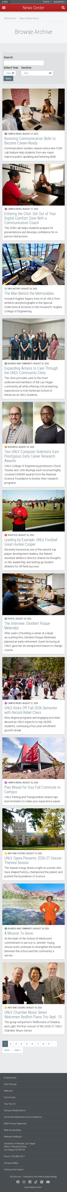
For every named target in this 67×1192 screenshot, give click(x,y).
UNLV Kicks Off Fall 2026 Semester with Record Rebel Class (33, 695)
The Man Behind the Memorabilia (33, 279)
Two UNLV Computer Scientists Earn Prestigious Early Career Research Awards (33, 444)
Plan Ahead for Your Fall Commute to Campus (33, 771)
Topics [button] (46, 2)
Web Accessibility (12, 1130)
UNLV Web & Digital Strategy (45, 1177)
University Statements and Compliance (23, 1117)
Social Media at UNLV (33, 1187)
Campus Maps (11, 1163)
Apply (8, 78)
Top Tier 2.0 (9, 1104)
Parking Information (14, 1169)
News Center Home (29, 18)
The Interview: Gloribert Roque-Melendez (33, 613)
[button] (3, 7)
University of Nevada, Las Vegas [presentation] (5, 2)
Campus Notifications (14, 1110)
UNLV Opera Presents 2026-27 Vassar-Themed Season (33, 844)
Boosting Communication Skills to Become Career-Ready (33, 125)
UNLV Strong (10, 1084)
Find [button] (63, 7)
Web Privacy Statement (15, 1123)
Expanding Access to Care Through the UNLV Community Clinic (33, 358)
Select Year (11, 67)
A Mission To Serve (33, 921)
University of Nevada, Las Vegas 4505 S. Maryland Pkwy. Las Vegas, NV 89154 (19, 1146)
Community (9, 1097)
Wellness (8, 1091)
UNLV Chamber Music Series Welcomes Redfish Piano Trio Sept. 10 (33, 998)
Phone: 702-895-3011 (14, 1156)
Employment (10, 1077)
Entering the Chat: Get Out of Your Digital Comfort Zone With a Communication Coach (33, 202)
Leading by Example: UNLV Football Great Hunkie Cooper (33, 530)
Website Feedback (13, 1136)
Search (8, 57)
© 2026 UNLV (16, 1177)
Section (26, 67)
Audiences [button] (59, 2)
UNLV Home (10, 18)
